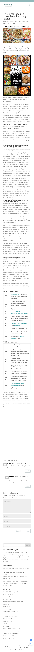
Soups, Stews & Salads (9, 611)
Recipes (5, 604)
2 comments (20, 23)
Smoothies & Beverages (9, 592)
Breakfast (5, 599)
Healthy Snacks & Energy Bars (11, 628)
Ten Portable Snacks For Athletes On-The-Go (15, 583)
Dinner (5, 626)
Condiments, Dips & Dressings (11, 631)
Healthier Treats (7, 636)
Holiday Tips (6, 618)
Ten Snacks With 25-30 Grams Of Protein (14, 572)
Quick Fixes (6, 621)
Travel (5, 623)
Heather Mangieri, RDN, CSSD (13, 21)
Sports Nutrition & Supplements (11, 601)
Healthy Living (7, 23)
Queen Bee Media (19, 649)
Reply (27, 471)
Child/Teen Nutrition (8, 614)
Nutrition (5, 606)
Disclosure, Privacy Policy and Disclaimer (19, 648)
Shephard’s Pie (15, 294)
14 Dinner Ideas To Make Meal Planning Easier (15, 576)
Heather (11, 476)
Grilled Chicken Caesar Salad (19, 323)
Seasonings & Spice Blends (10, 633)
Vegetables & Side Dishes (10, 616)
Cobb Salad (17, 325)
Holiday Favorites (7, 638)
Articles (13, 23)
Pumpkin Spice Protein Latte (10, 581)
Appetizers (6, 609)
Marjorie (10, 463)
